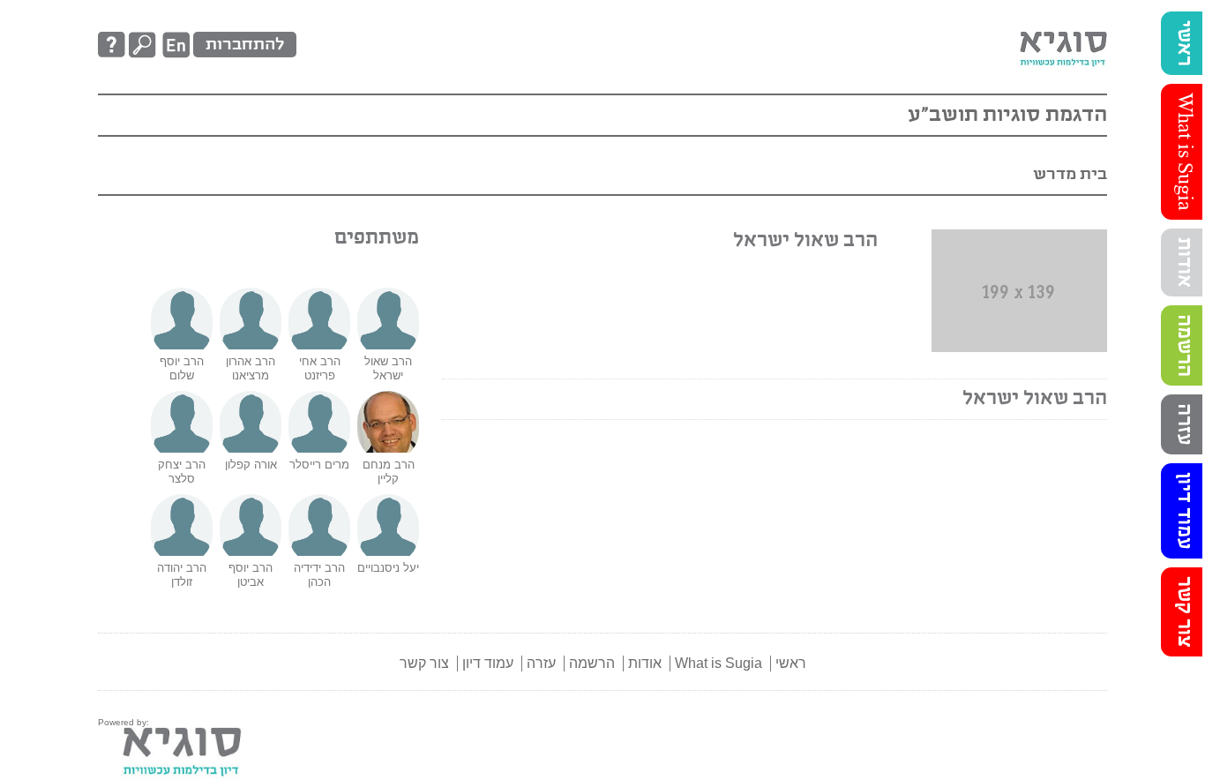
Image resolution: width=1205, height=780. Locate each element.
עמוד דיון (1183, 511)
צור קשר (1183, 612)
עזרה (1183, 424)
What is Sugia (1183, 152)
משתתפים (376, 238)
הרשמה (1183, 345)
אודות (1183, 262)
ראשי (1183, 43)
